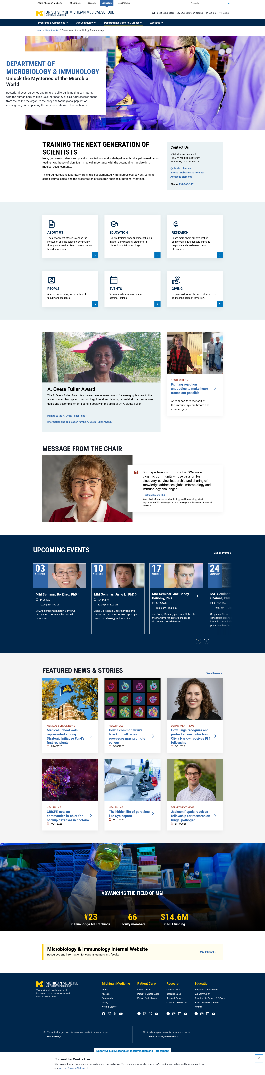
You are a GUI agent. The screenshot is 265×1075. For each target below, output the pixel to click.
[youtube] (121, 1014)
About (105, 989)
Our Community (202, 994)
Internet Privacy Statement (73, 1068)
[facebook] (103, 1014)
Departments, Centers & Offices (209, 998)
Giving (105, 1002)
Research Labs (173, 994)
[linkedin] (179, 1014)
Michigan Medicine (116, 983)
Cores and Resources (176, 1002)
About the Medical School (206, 1002)
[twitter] (115, 1014)
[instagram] (109, 1014)
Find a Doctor (143, 989)
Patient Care (74, 3)
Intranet (198, 1006)
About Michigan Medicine (50, 3)
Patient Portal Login (147, 998)
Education (107, 3)
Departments (124, 3)
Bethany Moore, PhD (155, 495)
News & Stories (109, 1006)
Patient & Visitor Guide (148, 994)
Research (91, 3)
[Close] (259, 1058)
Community (107, 998)
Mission (106, 994)
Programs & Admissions (206, 989)
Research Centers (174, 998)
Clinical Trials (173, 989)
